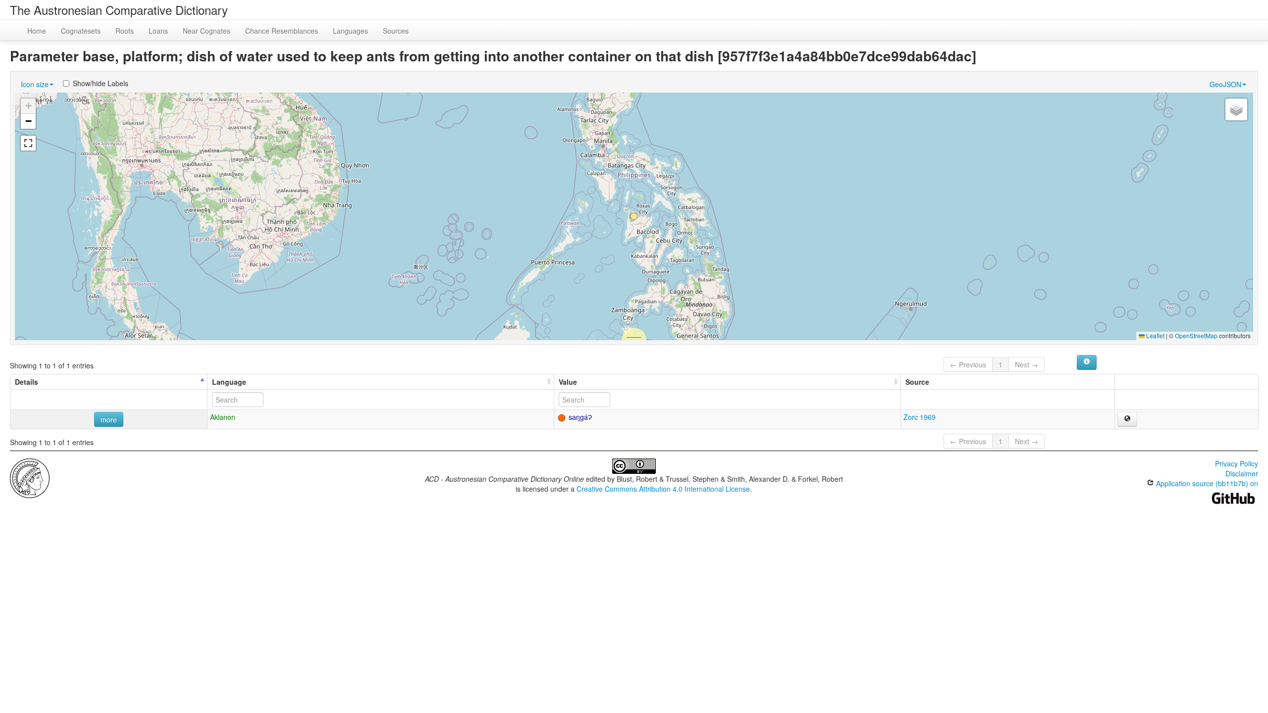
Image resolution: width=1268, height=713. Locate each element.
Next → (1026, 364)
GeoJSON (1225, 84)
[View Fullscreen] (28, 143)
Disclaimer (1241, 473)
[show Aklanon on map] (1127, 419)
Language (229, 382)
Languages (350, 31)
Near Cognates (206, 31)
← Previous (968, 364)
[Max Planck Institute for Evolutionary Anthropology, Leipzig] (30, 477)
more (109, 419)
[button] (634, 216)
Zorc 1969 (919, 417)
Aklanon (222, 417)
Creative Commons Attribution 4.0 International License (663, 489)
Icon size (35, 84)
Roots (124, 31)
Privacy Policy (1236, 463)
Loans (158, 31)
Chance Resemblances (281, 31)
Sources (396, 31)
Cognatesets (81, 31)
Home (36, 31)
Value (568, 382)
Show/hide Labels (100, 83)
